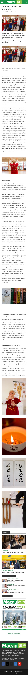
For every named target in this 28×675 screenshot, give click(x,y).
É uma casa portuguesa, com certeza (13, 552)
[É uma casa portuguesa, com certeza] (14, 541)
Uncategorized (12, 11)
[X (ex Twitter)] (11, 664)
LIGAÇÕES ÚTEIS (13, 659)
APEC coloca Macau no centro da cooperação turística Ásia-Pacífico (15, 591)
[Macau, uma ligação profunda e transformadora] (4, 580)
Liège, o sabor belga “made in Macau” (13, 572)
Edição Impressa (7, 595)
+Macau (9, 578)
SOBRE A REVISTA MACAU (8, 658)
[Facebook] (3, 664)
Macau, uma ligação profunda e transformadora (15, 581)
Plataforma (5, 550)
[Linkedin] (15, 664)
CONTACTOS (5, 659)
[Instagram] (7, 664)
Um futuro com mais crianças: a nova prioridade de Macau (16, 586)
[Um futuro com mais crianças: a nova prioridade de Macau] (4, 585)
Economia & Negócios (7, 570)
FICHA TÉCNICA (19, 658)
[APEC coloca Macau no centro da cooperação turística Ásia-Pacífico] (4, 591)
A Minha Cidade (15, 578)
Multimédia (5, 532)
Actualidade (10, 584)
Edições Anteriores (14, 633)
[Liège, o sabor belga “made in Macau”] (14, 561)
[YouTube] (19, 664)
